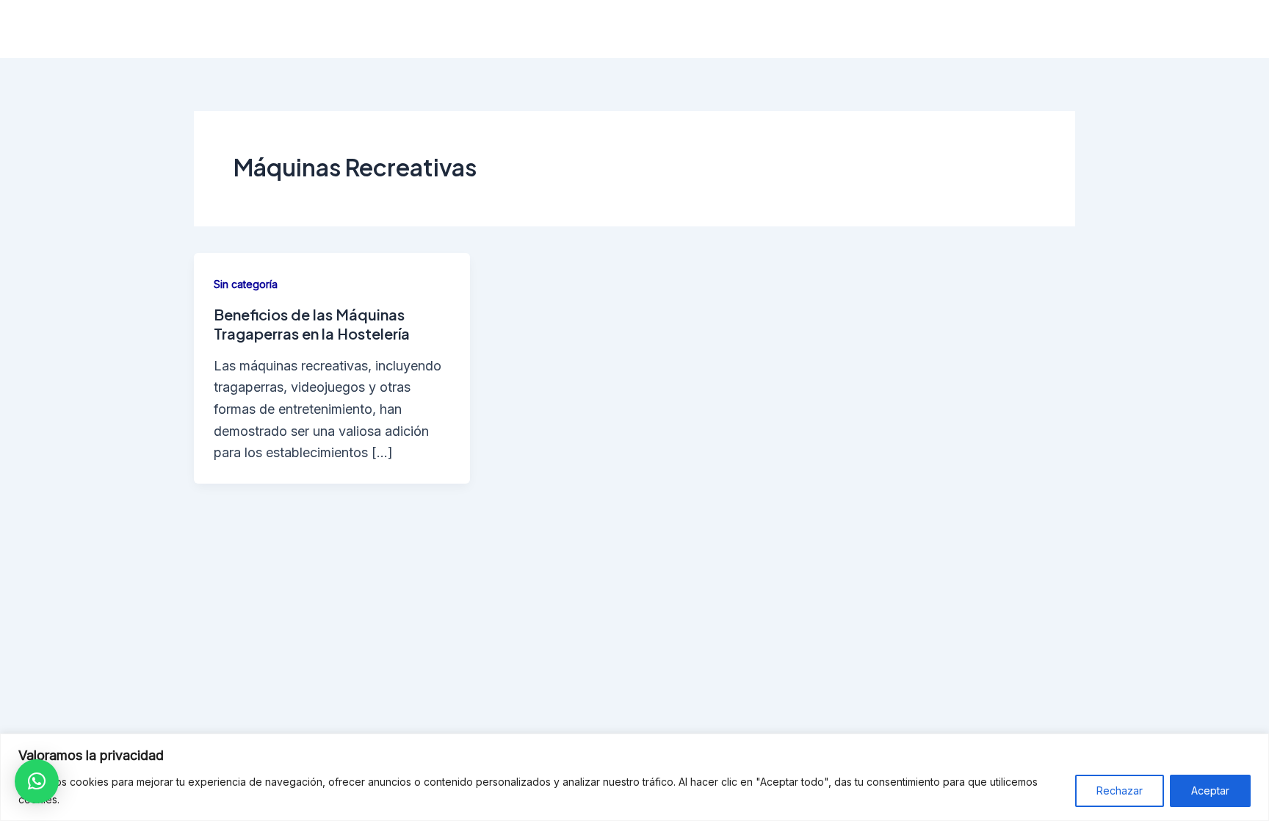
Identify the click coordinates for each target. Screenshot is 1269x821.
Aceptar (1210, 790)
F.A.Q (1003, 29)
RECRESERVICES (302, 29)
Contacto (1074, 29)
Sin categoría (246, 284)
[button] (37, 781)
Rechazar (1119, 790)
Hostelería (713, 29)
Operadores (806, 29)
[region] (634, 777)
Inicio (639, 29)
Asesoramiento (914, 29)
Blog (1143, 29)
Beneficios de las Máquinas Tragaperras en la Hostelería (312, 324)
